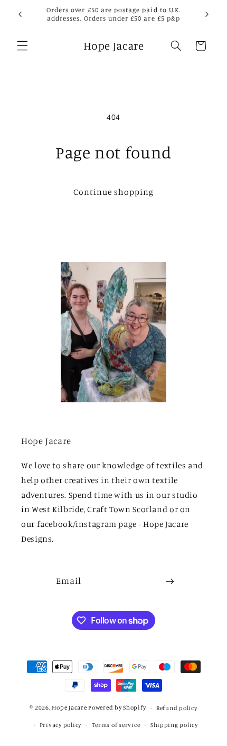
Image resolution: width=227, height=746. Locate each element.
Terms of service (116, 725)
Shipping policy (174, 725)
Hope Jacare (69, 708)
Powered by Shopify (117, 708)
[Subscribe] (170, 581)
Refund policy (176, 708)
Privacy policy (60, 725)
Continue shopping (113, 192)
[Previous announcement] (20, 14)
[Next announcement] (207, 14)
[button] (22, 46)
